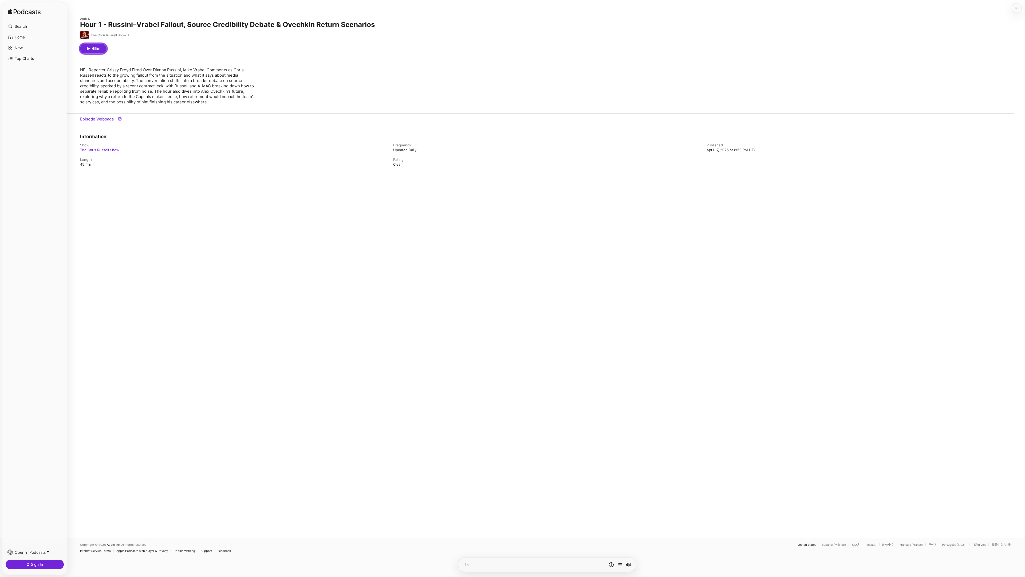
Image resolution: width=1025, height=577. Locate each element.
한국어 (932, 544)
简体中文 (888, 544)
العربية (855, 544)
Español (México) (834, 544)
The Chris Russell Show (99, 150)
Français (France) (911, 544)
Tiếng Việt (979, 544)
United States (807, 544)
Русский (871, 544)
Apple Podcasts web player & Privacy (142, 550)
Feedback (224, 550)
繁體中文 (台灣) (1001, 544)
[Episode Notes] (611, 564)
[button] (35, 26)
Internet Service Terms (95, 550)
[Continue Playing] (620, 564)
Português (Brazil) (954, 544)
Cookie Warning (184, 550)
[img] (24, 12)
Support (206, 550)
